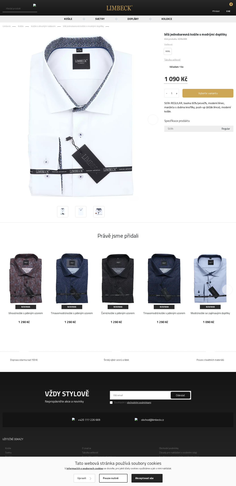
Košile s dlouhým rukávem (43, 26)
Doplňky (133, 19)
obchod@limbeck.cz (152, 420)
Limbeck (7, 26)
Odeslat (180, 395)
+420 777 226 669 (89, 420)
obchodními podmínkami (139, 402)
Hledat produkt (13, 8)
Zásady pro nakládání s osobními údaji (178, 452)
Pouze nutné (111, 478)
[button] (153, 119)
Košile (68, 19)
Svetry (100, 19)
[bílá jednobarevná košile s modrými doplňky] (81, 116)
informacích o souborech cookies (85, 468)
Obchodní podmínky (168, 448)
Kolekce (167, 19)
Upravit (81, 478)
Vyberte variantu (208, 93)
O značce (86, 448)
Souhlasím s (132, 402)
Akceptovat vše (144, 478)
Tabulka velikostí (172, 59)
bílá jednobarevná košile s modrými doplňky (83, 26)
